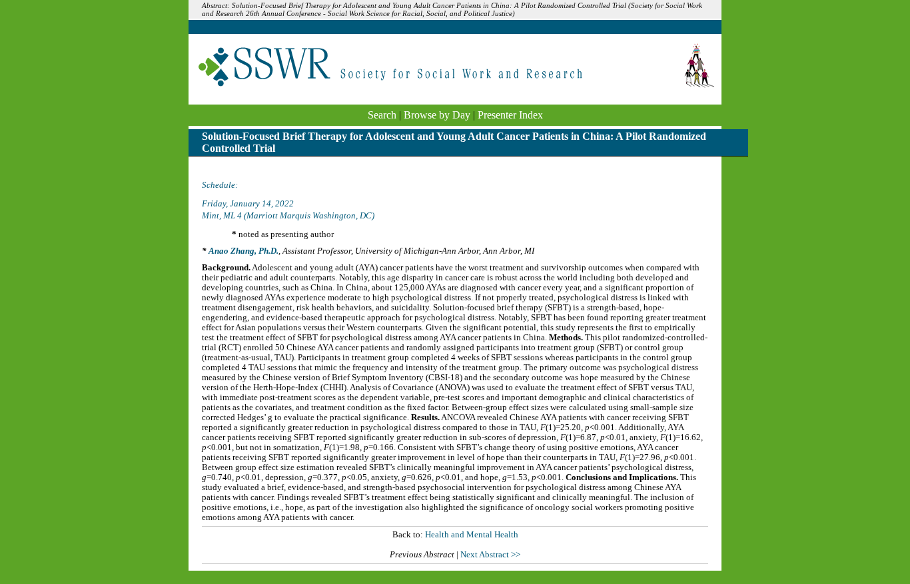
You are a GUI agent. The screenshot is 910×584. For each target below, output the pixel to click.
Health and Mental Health (471, 534)
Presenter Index (510, 115)
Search (382, 115)
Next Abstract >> (490, 554)
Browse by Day (437, 115)
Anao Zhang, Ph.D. (243, 251)
